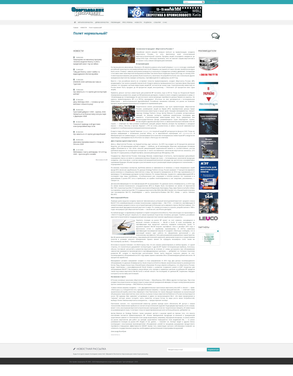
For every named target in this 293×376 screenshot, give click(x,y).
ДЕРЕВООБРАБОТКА (102, 22)
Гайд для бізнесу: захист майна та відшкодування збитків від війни (86, 73)
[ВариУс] (208, 239)
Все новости (101, 160)
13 (200, 8)
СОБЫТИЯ (157, 22)
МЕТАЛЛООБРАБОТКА (85, 22)
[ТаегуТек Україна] (208, 148)
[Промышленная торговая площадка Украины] (208, 97)
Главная (75, 27)
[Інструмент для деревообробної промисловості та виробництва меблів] (208, 219)
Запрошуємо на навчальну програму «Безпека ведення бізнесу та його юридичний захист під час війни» (87, 61)
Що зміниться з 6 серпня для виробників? (89, 134)
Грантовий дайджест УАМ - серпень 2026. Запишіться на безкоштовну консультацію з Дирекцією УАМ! (89, 114)
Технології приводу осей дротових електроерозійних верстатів (86, 125)
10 (193, 8)
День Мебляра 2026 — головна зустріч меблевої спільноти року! (88, 103)
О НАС (165, 22)
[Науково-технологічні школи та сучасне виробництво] (208, 124)
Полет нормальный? (95, 27)
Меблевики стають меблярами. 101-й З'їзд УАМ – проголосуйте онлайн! (89, 153)
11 (195, 8)
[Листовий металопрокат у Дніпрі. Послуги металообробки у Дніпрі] (208, 203)
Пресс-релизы (127, 22)
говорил (145, 131)
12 (198, 8)
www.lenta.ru (115, 335)
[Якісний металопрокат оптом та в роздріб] (208, 69)
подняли (176, 67)
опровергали (187, 133)
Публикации (115, 22)
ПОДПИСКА (148, 22)
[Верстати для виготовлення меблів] (208, 176)
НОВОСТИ (138, 22)
